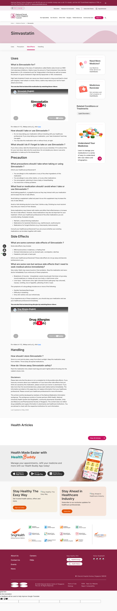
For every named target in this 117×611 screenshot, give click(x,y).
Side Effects (31, 47)
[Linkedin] (103, 559)
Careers (33, 556)
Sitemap (70, 586)
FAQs (32, 560)
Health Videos (76, 564)
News (13, 569)
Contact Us (15, 560)
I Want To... (99, 17)
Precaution (20, 47)
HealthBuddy (94, 71)
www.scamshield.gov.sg (39, 4)
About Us (15, 556)
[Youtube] (97, 559)
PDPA (83, 584)
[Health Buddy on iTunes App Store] (19, 473)
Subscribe (67, 511)
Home (12, 23)
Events (13, 564)
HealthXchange (75, 559)
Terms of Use (72, 584)
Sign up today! (19, 507)
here (39, 127)
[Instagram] (100, 559)
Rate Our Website (92, 584)
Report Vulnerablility (88, 586)
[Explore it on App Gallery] (55, 473)
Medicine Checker (20, 23)
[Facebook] (94, 559)
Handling (41, 47)
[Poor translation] (5, 599)
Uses (12, 47)
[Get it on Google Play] (37, 473)
